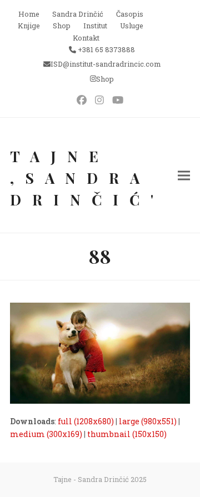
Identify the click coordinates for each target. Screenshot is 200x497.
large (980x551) (148, 421)
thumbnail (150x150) (127, 434)
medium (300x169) (46, 434)
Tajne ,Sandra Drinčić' (87, 178)
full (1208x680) (86, 421)
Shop (105, 79)
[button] (184, 175)
